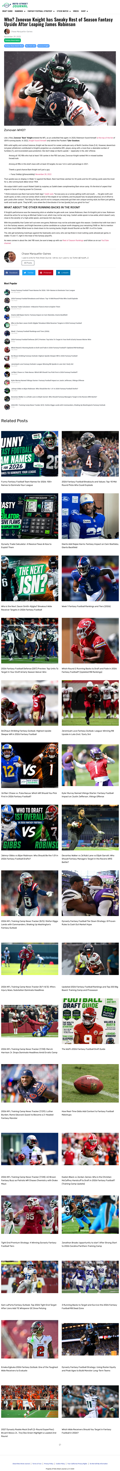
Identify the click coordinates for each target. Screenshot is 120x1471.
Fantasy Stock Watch (12, 40)
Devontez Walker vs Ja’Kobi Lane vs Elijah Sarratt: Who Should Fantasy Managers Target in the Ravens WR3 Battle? (54, 397)
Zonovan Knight (43, 46)
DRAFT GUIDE (7, 11)
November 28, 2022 (43, 174)
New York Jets (31, 46)
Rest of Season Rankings (73, 240)
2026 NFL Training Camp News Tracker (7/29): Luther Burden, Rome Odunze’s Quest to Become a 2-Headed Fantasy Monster (27, 1114)
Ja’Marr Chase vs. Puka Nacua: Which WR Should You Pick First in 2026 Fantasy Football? (44, 372)
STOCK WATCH (62, 11)
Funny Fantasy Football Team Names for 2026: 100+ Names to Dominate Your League (43, 290)
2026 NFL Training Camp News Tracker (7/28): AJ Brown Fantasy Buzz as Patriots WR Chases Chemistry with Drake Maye (29, 1180)
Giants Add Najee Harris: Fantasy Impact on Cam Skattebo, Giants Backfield (39, 315)
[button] (11, 272)
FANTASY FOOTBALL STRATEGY (40, 11)
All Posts (28, 263)
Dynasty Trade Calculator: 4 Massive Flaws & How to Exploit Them (35, 307)
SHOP (83, 11)
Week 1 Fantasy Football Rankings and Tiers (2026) (30, 331)
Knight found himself (37, 141)
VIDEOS (76, 11)
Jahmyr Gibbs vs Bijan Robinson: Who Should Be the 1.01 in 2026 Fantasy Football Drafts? (44, 389)
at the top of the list (105, 138)
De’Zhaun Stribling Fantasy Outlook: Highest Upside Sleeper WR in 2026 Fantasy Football (44, 356)
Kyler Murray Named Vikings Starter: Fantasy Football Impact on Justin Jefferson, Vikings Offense (47, 380)
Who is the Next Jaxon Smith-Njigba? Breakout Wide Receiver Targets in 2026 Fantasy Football (46, 323)
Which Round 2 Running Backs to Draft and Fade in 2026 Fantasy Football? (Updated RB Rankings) (47, 348)
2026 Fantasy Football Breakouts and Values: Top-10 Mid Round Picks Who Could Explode (44, 298)
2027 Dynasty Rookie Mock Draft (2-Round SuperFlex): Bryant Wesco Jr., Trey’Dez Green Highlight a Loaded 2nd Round (28, 1433)
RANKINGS (19, 11)
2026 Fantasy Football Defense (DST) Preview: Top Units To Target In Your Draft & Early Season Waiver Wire (51, 339)
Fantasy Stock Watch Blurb (14, 46)
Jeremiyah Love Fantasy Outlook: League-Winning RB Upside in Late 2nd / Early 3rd (42, 364)
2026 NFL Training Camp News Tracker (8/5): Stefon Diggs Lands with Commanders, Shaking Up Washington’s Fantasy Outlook (58, 405)
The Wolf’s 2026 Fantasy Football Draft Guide (83, 1049)
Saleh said (49, 194)
